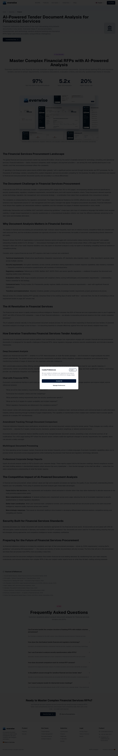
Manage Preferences (59, 385)
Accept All (59, 381)
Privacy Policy (71, 375)
